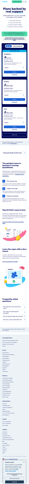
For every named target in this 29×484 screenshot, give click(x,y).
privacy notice (12, 471)
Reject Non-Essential (14, 478)
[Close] (23, 462)
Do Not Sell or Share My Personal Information (14, 474)
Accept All (14, 482)
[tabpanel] (14, 94)
